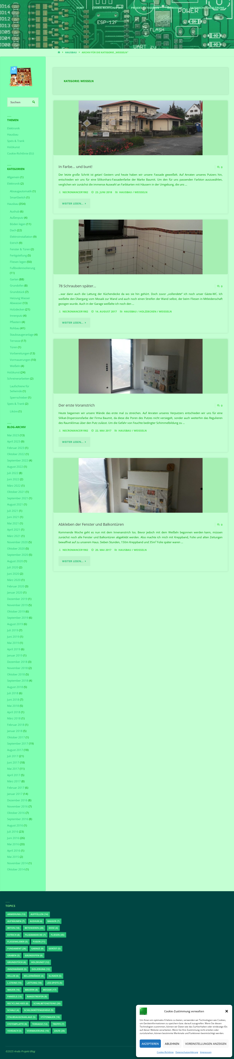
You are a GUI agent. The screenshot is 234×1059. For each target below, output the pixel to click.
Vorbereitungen (19, 353)
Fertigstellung (18, 255)
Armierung (16, 914)
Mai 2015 (13, 857)
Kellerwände (34, 975)
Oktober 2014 (16, 869)
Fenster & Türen (20, 249)
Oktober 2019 (16, 611)
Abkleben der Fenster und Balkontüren (91, 524)
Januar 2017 (14, 794)
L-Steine (14, 982)
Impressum (206, 1052)
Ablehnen (172, 1044)
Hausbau (71, 52)
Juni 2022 (13, 479)
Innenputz (16, 315)
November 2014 (17, 863)
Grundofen (17, 285)
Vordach (14, 1030)
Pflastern (15, 322)
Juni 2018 (13, 699)
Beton (13, 927)
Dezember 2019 (17, 599)
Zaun (59, 1030)
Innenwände (17, 969)
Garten (14, 279)
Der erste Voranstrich (76, 405)
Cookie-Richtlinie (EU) (20, 153)
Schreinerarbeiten (18, 378)
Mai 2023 (13, 435)
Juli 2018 (12, 693)
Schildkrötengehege (38, 1010)
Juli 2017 (12, 756)
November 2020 (17, 542)
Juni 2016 (13, 838)
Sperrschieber (18, 397)
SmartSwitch (18, 197)
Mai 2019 (13, 643)
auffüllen (39, 914)
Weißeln (141, 192)
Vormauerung (38, 1030)
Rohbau (15, 328)
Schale (13, 1010)
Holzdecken (147, 311)
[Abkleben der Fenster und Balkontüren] (140, 485)
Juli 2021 (12, 511)
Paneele (14, 996)
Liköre (14, 411)
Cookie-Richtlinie (165, 1052)
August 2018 (15, 687)
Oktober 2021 (16, 492)
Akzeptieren (150, 1044)
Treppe (58, 1024)
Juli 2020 (12, 567)
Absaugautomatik (21, 191)
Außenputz (16, 217)
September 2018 (17, 680)
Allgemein (13, 177)
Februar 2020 (15, 586)
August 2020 (15, 561)
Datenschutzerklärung (187, 1052)
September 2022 (17, 460)
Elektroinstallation (21, 236)
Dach (13, 230)
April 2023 (13, 441)
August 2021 (15, 504)
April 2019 (13, 649)
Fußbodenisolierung (22, 268)
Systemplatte (17, 1024)
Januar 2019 (14, 655)
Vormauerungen (20, 360)
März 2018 (14, 718)
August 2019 (15, 624)
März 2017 (14, 781)
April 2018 (13, 712)
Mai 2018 (13, 706)
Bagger (53, 921)
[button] (227, 1011)
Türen (13, 347)
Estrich (14, 243)
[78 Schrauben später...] (140, 247)
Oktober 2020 (16, 548)
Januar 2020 (14, 592)
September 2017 (17, 743)
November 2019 (17, 605)
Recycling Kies (17, 1003)
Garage (37, 948)
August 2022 (15, 466)
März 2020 (14, 580)
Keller (13, 975)
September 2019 (17, 617)
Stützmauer (50, 1017)
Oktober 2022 (16, 454)
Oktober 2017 (16, 737)
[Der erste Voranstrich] (140, 366)
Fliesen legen (18, 262)
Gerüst (55, 948)
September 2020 (17, 554)
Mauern (31, 989)
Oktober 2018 (16, 674)
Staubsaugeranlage (22, 334)
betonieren (34, 927)
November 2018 (17, 668)
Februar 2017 (15, 787)
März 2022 (14, 485)
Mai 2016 (13, 844)
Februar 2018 (15, 724)
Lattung (34, 982)
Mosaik (49, 989)
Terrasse (15, 341)
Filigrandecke (35, 934)
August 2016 (15, 825)
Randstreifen (37, 996)
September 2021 (17, 498)
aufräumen (16, 921)
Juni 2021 (13, 517)
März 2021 (14, 536)
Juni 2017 (13, 762)
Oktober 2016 (16, 813)
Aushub (14, 211)
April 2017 (13, 775)
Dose (53, 927)
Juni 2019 (13, 636)
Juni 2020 (13, 573)
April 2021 (13, 529)
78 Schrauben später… (77, 285)
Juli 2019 (12, 630)
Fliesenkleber (17, 941)
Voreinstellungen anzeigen (206, 1044)
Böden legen (18, 224)
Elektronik (13, 128)
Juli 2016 (12, 831)
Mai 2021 (13, 523)
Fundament (16, 948)
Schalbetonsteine (47, 1003)
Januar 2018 (14, 731)
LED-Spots (54, 982)
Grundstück (17, 292)
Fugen (39, 941)
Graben (13, 955)
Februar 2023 (15, 448)
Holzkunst (13, 147)
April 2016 (13, 850)
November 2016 (17, 806)
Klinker (55, 975)
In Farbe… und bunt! (75, 166)
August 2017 (15, 750)
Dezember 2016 (17, 800)
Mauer (13, 989)
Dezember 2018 (17, 662)
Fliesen (57, 934)
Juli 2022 (12, 473)
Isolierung (41, 969)
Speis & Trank (15, 141)
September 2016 (17, 819)
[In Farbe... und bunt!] (140, 128)
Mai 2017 (13, 768)
